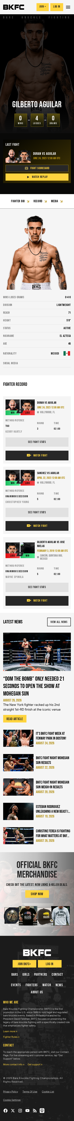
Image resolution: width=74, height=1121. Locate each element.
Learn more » (10, 1031)
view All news (59, 622)
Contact (57, 974)
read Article (15, 719)
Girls (26, 974)
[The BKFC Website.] (37, 952)
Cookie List (48, 1091)
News (59, 985)
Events (16, 985)
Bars (14, 974)
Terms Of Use (29, 1091)
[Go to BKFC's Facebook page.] (5, 1110)
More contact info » (13, 1064)
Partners (40, 974)
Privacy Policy (10, 1091)
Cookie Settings (12, 1099)
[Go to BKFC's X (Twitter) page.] (12, 1110)
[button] (68, 7)
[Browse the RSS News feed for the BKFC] (34, 1110)
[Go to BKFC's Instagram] (20, 1110)
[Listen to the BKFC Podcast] (42, 1110)
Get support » (35, 1064)
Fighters (32, 985)
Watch (46, 985)
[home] (13, 7)
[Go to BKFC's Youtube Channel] (27, 1110)
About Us (37, 992)
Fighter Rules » (11, 1036)
